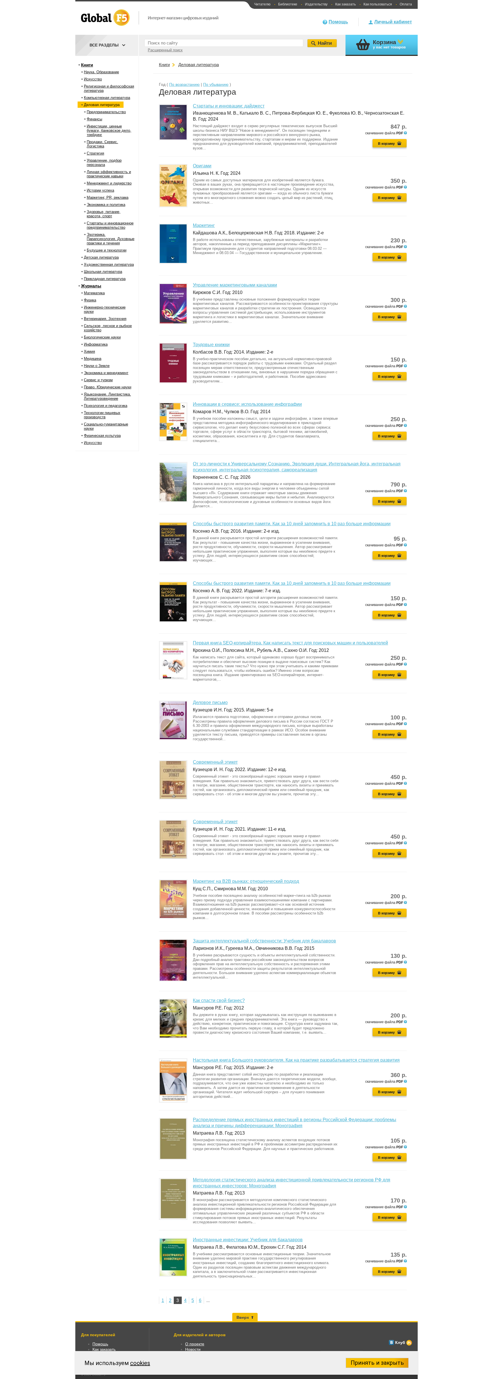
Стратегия (95, 153)
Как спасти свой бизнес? (219, 1000)
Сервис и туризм (98, 380)
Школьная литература (103, 271)
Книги (87, 64)
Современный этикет (215, 762)
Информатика (96, 344)
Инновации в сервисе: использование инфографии (247, 404)
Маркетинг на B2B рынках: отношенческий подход (246, 881)
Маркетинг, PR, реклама (107, 197)
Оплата (406, 4)
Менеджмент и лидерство (109, 183)
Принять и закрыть (377, 1362)
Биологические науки (102, 337)
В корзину (386, 144)
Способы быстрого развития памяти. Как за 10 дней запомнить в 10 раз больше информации (292, 523)
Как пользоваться (377, 4)
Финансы (94, 119)
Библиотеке (287, 4)
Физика (90, 300)
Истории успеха (100, 190)
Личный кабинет (393, 21)
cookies (140, 1363)
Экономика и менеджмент (106, 373)
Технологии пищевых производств (102, 415)
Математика (94, 293)
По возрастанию (184, 84)
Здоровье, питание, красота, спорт (103, 214)
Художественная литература (109, 264)
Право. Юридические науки (107, 387)
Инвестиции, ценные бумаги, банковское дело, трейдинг (109, 130)
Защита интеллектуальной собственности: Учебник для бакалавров (264, 940)
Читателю (262, 4)
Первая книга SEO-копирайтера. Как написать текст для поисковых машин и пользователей (290, 642)
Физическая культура (102, 435)
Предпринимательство (106, 112)
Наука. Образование (101, 72)
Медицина (92, 358)
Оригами (202, 165)
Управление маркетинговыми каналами (235, 285)
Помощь (338, 21)
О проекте (194, 1344)
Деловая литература (102, 105)
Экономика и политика (106, 204)
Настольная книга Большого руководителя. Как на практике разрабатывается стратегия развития (296, 1060)
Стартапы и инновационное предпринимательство (110, 225)
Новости (193, 1349)
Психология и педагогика (105, 405)
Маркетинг (204, 225)
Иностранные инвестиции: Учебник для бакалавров (248, 1239)
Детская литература (101, 257)
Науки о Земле (97, 366)
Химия (89, 351)
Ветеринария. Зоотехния (105, 319)
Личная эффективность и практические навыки (109, 174)
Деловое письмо (210, 702)
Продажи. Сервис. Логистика (102, 144)
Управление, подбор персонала (104, 162)
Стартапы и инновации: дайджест (228, 106)
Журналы (91, 285)
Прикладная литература (105, 279)
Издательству (316, 4)
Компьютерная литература (107, 98)
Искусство (93, 79)
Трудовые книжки (211, 344)
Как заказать (345, 4)
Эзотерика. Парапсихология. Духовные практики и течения (110, 238)
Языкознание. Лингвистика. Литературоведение (107, 396)
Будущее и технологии (106, 250)
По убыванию (216, 84)
